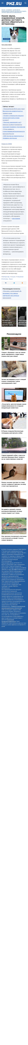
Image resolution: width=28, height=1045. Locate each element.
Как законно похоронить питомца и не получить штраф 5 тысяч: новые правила (14, 538)
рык (11, 279)
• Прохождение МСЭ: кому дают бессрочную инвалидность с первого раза (14, 111)
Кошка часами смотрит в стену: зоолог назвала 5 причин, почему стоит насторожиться (14, 484)
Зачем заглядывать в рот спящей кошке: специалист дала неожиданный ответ (14, 381)
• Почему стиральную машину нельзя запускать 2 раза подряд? (13, 118)
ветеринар (6, 276)
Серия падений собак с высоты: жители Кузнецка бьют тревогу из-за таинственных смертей (13, 457)
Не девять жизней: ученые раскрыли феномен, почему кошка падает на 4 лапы (12, 511)
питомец (5, 279)
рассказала (16, 218)
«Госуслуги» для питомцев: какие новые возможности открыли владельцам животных (14, 406)
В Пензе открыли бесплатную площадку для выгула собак (12, 432)
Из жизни (9, 10)
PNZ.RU (3, 10)
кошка (13, 276)
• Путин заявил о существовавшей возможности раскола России (14, 131)
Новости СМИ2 (7, 144)
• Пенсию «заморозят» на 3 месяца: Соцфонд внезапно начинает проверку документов (14, 125)
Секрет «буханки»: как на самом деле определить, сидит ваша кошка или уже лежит (13, 354)
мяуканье (20, 276)
